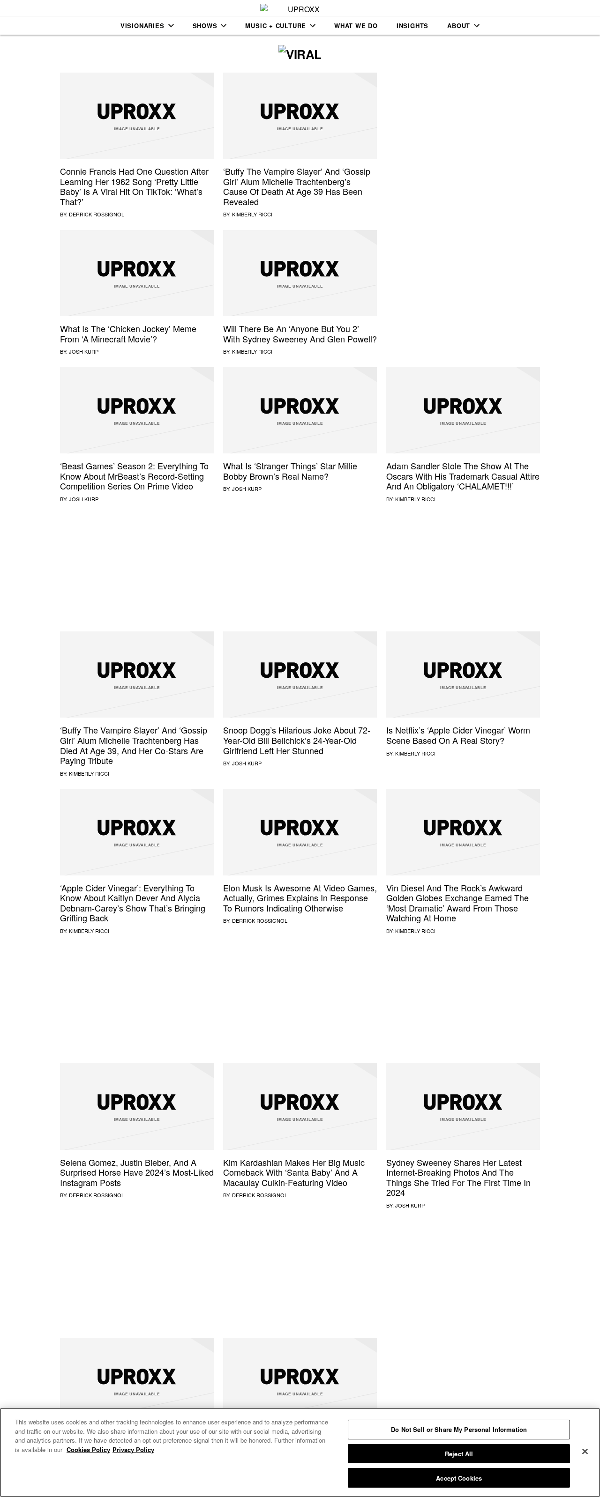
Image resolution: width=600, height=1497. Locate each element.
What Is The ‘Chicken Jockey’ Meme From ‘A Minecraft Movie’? (128, 333)
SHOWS (205, 25)
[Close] (585, 1451)
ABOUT (458, 25)
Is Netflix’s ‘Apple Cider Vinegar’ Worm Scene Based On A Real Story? (458, 735)
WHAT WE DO (356, 25)
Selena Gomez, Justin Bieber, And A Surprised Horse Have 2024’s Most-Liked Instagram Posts (137, 1172)
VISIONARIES (142, 25)
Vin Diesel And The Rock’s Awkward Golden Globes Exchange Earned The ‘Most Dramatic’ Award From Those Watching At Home (457, 903)
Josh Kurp (83, 351)
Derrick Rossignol (96, 214)
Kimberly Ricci (252, 214)
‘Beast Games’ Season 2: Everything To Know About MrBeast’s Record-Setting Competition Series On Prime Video (134, 475)
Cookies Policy (88, 1449)
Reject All (459, 1453)
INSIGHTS (412, 25)
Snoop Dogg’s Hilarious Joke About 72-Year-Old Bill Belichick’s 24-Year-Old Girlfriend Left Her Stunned (296, 740)
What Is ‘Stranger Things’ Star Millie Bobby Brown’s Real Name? (290, 470)
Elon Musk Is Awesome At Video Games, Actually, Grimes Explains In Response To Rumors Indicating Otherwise (300, 898)
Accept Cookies (459, 1477)
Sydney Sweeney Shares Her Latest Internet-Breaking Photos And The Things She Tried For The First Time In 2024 (458, 1177)
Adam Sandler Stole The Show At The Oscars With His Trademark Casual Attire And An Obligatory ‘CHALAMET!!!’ (463, 475)
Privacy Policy (133, 1449)
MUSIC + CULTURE (275, 25)
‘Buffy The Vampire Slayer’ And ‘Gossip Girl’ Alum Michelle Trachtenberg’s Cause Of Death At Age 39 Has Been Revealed (296, 186)
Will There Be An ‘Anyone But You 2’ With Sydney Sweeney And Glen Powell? (300, 333)
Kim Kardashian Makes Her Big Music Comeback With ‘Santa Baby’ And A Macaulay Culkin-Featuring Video (294, 1172)
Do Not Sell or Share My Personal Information (459, 1429)
